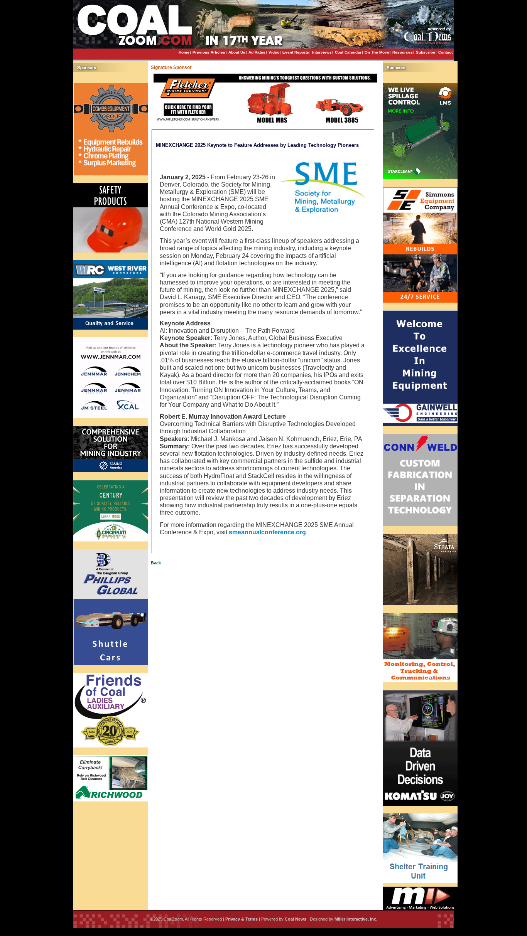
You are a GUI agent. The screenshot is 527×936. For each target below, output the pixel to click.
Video (274, 52)
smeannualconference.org (267, 532)
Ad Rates (256, 52)
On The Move (377, 52)
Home (184, 52)
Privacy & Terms (241, 919)
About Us (236, 52)
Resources (402, 52)
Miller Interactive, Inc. (355, 919)
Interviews (322, 52)
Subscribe (425, 52)
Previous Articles (209, 52)
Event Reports (295, 52)
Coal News (295, 919)
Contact (445, 52)
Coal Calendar (348, 52)
